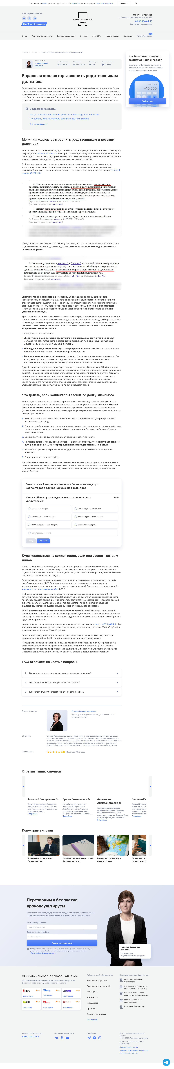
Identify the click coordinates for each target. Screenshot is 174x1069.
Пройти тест (147, 101)
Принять (124, 3)
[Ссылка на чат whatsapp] (100, 1038)
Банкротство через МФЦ (99, 986)
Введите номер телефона (38, 932)
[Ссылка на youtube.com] (35, 18)
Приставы (91, 1008)
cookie (44, 3)
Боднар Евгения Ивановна (84, 711)
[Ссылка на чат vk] (94, 1038)
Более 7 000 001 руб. (87, 525)
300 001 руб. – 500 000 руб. (89, 509)
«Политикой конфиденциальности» (43, 953)
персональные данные (104, 3)
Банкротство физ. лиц (97, 980)
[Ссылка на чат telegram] (89, 1038)
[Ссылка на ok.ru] (29, 18)
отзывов (28, 996)
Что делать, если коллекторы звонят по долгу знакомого (59, 118)
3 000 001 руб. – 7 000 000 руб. (45, 525)
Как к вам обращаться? (37, 923)
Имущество (92, 1003)
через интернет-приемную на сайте (40, 589)
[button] (150, 786)
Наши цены (92, 991)
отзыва (27, 1007)
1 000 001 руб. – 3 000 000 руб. (91, 517)
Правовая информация (129, 1047)
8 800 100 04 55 (143, 21)
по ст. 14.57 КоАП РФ (105, 624)
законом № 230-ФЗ (46, 153)
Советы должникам (96, 1014)
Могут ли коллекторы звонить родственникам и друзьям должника (64, 114)
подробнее (76, 3)
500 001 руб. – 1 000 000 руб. (44, 517)
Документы (92, 997)
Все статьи (92, 1020)
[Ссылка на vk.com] (24, 18)
